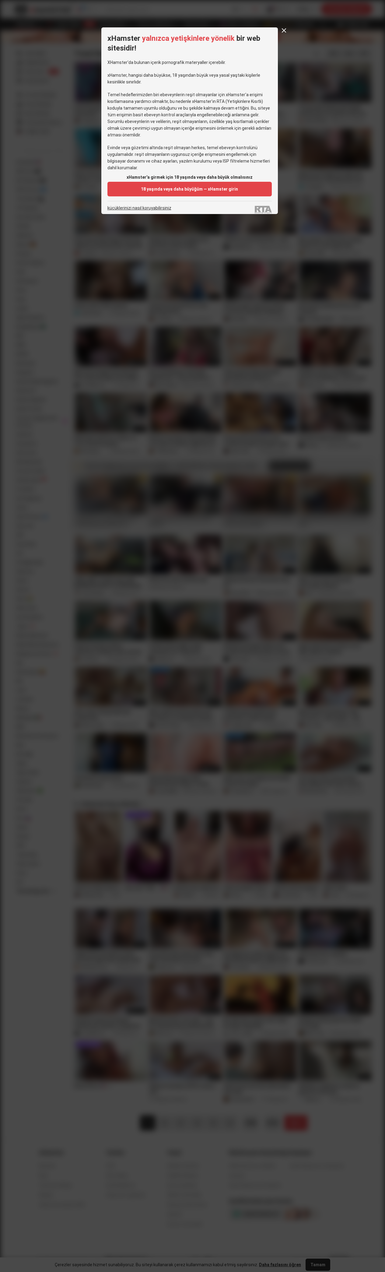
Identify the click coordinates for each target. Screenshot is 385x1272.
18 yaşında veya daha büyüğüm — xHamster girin (189, 189)
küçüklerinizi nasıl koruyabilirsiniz (139, 208)
